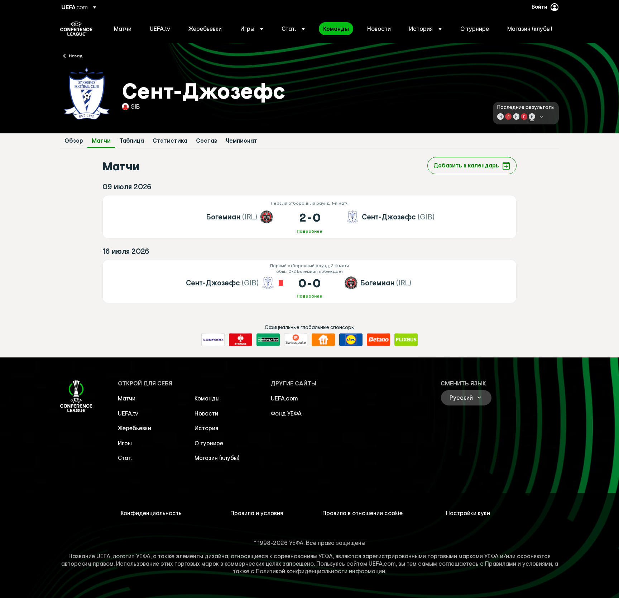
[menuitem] (122, 28)
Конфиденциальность (151, 513)
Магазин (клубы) (217, 458)
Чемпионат (241, 141)
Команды (207, 398)
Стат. (125, 458)
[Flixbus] (406, 339)
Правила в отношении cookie (362, 513)
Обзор (73, 141)
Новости (206, 413)
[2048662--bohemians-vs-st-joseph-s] (309, 217)
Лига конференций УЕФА (76, 29)
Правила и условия (256, 513)
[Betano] (378, 339)
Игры (125, 443)
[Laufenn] (213, 339)
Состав (206, 141)
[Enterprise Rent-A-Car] (268, 339)
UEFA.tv (128, 413)
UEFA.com (284, 398)
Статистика (170, 141)
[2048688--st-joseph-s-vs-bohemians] (309, 281)
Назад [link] (76, 55)
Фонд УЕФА (286, 413)
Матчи (101, 141)
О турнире (209, 443)
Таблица (131, 141)
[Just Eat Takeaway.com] (323, 339)
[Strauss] (240, 339)
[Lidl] (351, 339)
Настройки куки (468, 513)
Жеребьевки (134, 428)
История (206, 428)
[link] (122, 28)
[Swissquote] (295, 339)
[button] (252, 28)
